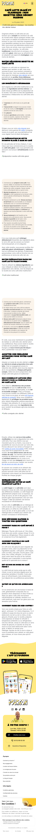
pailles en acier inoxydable (14, 449)
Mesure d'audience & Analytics (11, 823)
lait (11, 107)
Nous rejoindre (6, 781)
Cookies (5, 796)
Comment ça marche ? (8, 760)
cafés (23, 130)
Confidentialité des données (10, 793)
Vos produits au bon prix (9, 775)
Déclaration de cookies (26, 816)
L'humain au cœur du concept (10, 772)
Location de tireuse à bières (10, 766)
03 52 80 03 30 (19, 740)
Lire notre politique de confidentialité (11, 816)
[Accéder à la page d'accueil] (8, 3)
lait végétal (19, 109)
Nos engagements (7, 763)
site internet (22, 128)
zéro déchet (23, 75)
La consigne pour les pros (9, 769)
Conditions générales (8, 790)
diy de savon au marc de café (12, 464)
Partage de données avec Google (11, 822)
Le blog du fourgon (8, 778)
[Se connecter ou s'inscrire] (32, 3)
